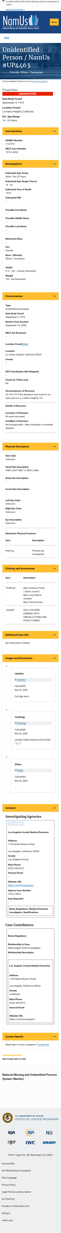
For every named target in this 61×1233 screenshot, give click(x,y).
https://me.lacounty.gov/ (21, 885)
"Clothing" (10, 588)
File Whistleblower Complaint (16, 1170)
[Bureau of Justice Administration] (11, 1131)
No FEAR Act (8, 1199)
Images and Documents (18, 658)
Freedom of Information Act (15, 1206)
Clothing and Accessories (20, 568)
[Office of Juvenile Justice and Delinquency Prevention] (12, 1143)
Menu (54, 22)
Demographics (13, 163)
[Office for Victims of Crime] (30, 1142)
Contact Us (43, 1044)
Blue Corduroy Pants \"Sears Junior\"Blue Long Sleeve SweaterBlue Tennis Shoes (34, 595)
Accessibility (8, 1163)
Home (6, 38)
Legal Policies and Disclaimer (16, 1192)
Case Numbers (13, 131)
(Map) (25, 344)
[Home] (20, 22)
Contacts (10, 807)
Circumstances (14, 296)
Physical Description (17, 446)
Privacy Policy (9, 1185)
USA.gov (6, 1213)
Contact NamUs (14, 1036)
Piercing (9, 550)
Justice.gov (7, 1220)
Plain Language (9, 1177)
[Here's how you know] (30, 5)
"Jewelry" (10, 610)
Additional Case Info (17, 634)
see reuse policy (40, 81)
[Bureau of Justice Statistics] (30, 1134)
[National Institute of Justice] (49, 1131)
